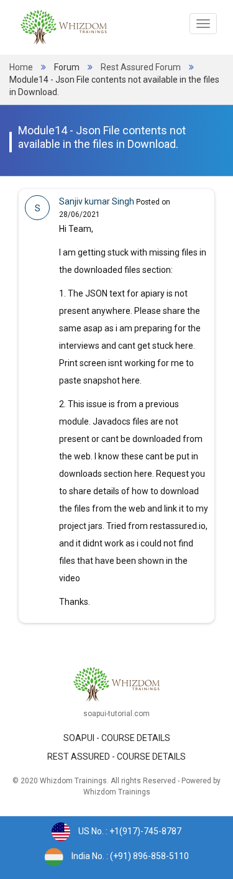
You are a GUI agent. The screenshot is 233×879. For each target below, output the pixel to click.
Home (21, 67)
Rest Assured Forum (141, 67)
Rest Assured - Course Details (116, 757)
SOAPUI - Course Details (116, 738)
